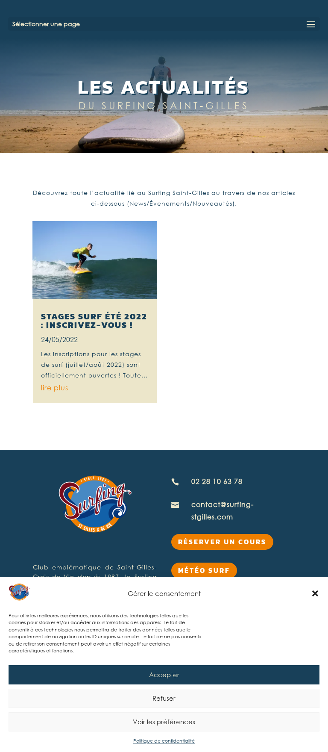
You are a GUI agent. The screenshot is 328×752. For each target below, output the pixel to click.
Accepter (164, 674)
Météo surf (204, 570)
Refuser (164, 698)
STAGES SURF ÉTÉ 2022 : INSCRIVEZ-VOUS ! (94, 320)
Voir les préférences (164, 721)
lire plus (54, 387)
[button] (315, 593)
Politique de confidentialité (164, 740)
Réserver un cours (222, 542)
